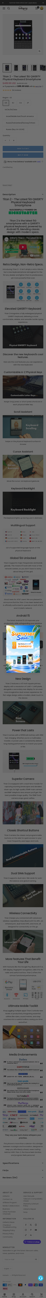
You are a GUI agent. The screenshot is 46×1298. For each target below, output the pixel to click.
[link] (23, 649)
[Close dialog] (37, 628)
